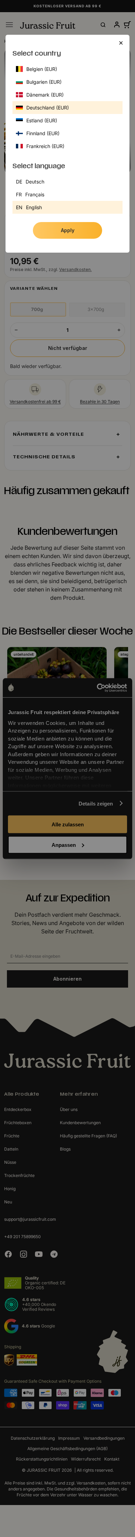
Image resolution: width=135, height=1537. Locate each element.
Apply (67, 230)
